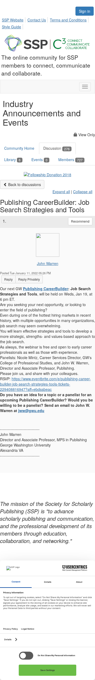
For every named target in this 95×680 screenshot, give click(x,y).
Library (12, 159)
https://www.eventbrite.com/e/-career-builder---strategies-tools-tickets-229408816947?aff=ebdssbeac (45, 384)
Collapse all (82, 191)
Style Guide (11, 26)
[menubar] (47, 22)
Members (70, 159)
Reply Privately (29, 279)
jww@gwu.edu (31, 410)
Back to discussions (24, 184)
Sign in (84, 11)
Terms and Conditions (68, 20)
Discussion (56, 148)
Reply (8, 279)
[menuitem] (14, 19)
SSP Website (12, 20)
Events (39, 159)
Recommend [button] (80, 221)
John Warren (47, 263)
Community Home (19, 148)
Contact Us (36, 20)
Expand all (61, 191)
